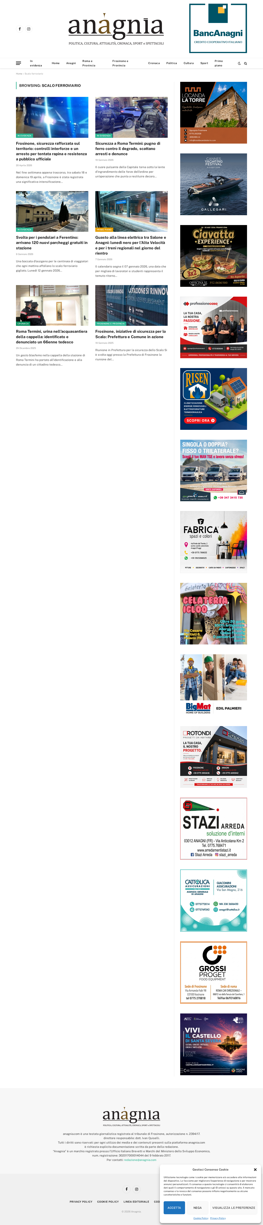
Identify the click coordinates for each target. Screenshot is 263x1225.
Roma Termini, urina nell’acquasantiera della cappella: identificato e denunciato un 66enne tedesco (51, 336)
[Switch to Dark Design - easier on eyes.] (239, 63)
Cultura (189, 63)
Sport (204, 63)
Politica (171, 63)
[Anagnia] (127, 29)
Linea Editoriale (136, 1201)
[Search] (245, 63)
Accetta (174, 1207)
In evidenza (36, 63)
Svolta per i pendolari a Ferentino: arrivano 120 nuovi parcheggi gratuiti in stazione (52, 242)
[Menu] (18, 63)
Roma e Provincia (88, 63)
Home (56, 63)
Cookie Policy (200, 1218)
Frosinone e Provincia (120, 63)
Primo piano (219, 63)
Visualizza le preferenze (233, 1207)
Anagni (71, 63)
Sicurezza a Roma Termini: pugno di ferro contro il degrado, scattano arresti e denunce (127, 148)
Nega (197, 1207)
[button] (255, 1170)
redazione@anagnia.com (140, 1160)
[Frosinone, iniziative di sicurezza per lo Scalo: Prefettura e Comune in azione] (131, 305)
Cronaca (154, 63)
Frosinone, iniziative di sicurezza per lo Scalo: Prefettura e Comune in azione (130, 334)
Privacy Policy (218, 1218)
